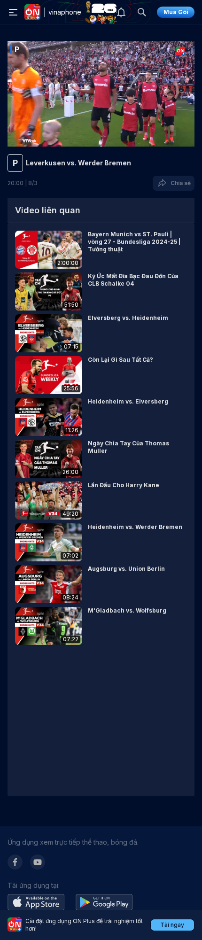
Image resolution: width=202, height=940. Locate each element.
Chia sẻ (179, 182)
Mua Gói (175, 12)
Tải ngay (172, 924)
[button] (101, 250)
